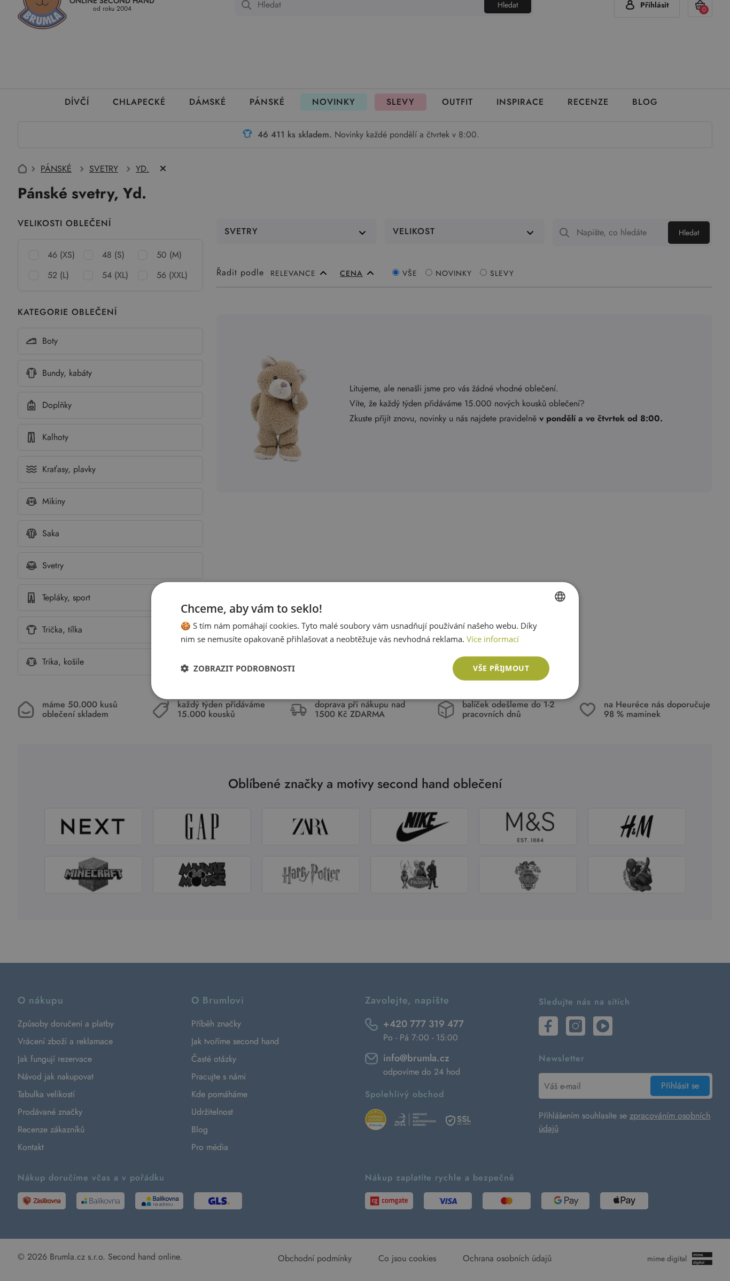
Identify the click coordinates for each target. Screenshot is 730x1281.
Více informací (493, 639)
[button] (238, 668)
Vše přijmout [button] (501, 668)
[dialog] (365, 640)
